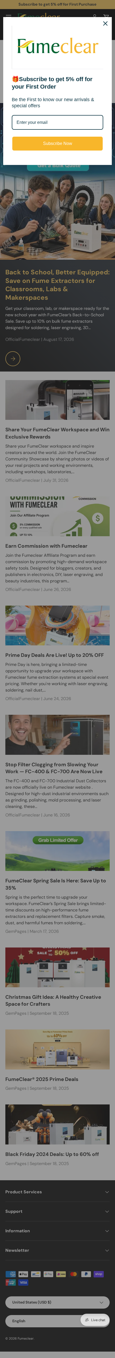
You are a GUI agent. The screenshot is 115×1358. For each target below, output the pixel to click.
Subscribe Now (57, 143)
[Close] (105, 23)
